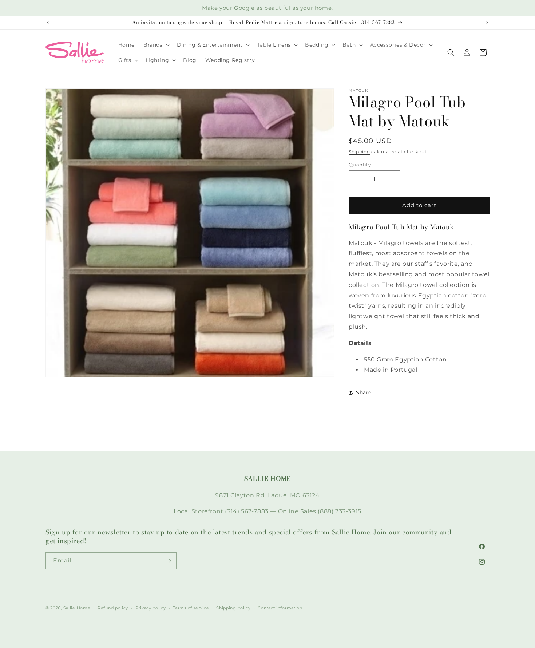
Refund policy (113, 608)
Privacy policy (150, 608)
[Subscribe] (168, 560)
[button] (156, 44)
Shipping (359, 151)
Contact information (280, 608)
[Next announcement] (487, 22)
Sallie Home (77, 608)
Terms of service (191, 608)
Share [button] (364, 392)
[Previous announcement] (48, 22)
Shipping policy (233, 608)
